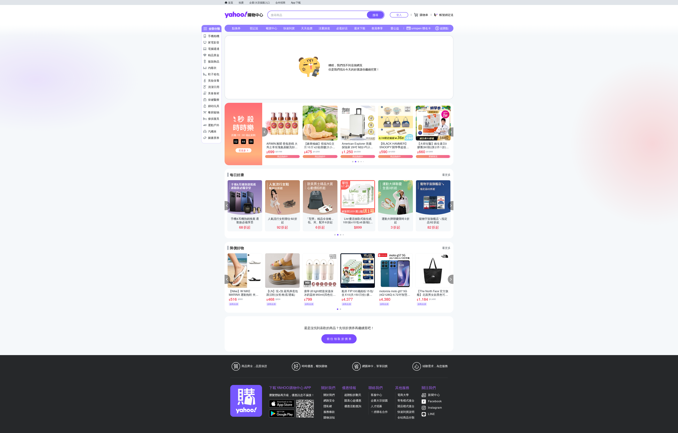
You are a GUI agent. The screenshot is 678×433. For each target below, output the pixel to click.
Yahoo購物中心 (244, 15)
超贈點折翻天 (352, 395)
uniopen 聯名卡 (421, 28)
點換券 (236, 28)
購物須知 (329, 417)
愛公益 (395, 28)
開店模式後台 (405, 406)
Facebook (435, 401)
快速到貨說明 (405, 412)
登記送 (254, 28)
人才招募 (376, 406)
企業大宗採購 (379, 400)
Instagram (435, 407)
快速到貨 (289, 28)
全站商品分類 (405, 417)
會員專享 (377, 28)
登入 (399, 15)
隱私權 (327, 406)
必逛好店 (342, 28)
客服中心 (376, 395)
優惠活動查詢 (352, 406)
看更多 (446, 175)
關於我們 (329, 395)
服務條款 (329, 412)
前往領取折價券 (339, 339)
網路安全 (329, 400)
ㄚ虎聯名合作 (379, 412)
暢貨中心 (271, 28)
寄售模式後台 (405, 400)
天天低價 (306, 28)
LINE (431, 414)
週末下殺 (359, 28)
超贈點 (444, 28)
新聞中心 (434, 395)
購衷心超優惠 (352, 400)
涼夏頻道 (324, 28)
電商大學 (403, 395)
